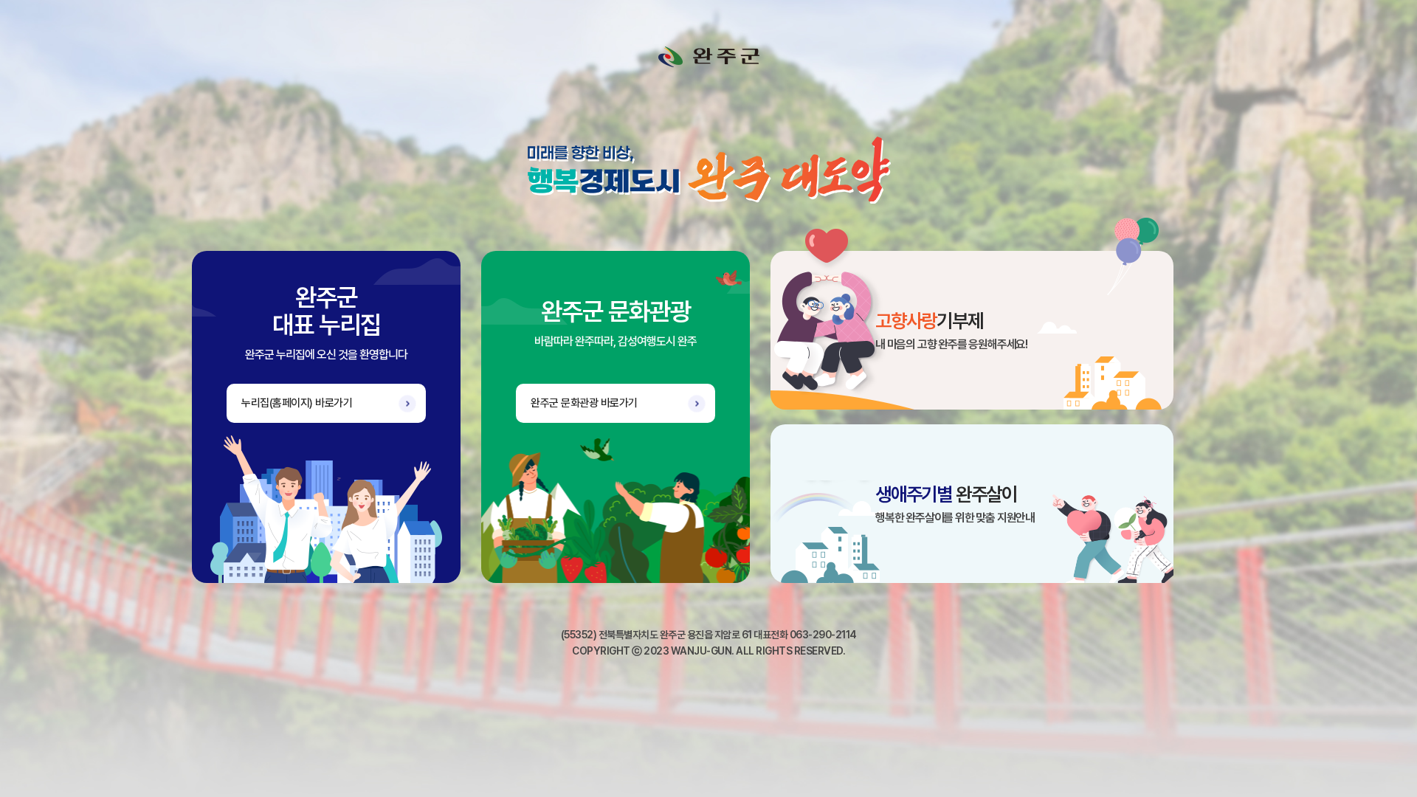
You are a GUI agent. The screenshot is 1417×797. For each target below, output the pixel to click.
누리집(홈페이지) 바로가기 (296, 403)
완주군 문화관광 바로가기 (584, 403)
